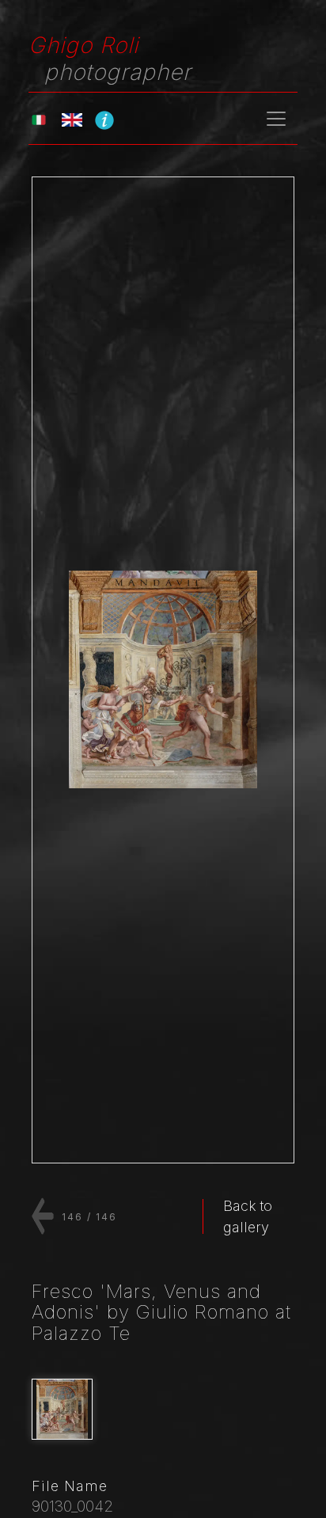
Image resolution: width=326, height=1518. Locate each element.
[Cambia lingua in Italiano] (38, 118)
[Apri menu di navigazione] (276, 119)
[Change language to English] (72, 118)
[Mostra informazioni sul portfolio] (104, 119)
